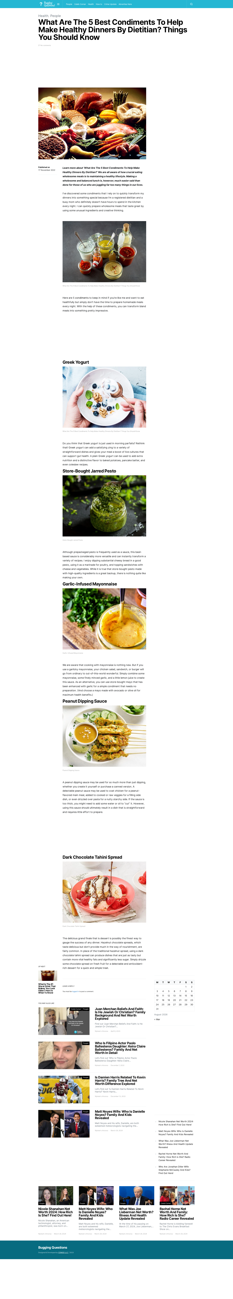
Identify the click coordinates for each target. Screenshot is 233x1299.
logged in (75, 991)
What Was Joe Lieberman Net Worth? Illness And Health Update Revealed (176, 1144)
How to (99, 4)
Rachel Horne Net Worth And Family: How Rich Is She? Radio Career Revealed (174, 1157)
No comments (45, 45)
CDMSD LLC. (63, 1252)
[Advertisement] (92, 69)
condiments (82, 297)
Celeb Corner (80, 4)
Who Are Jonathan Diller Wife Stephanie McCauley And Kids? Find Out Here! (174, 1169)
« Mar (157, 1019)
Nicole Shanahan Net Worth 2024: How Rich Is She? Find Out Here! (176, 1123)
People (69, 4)
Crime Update (110, 4)
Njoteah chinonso (101, 1031)
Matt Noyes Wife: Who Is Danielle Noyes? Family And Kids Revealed (176, 1133)
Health (91, 4)
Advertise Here (125, 4)
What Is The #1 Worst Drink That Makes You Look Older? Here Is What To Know (47, 988)
